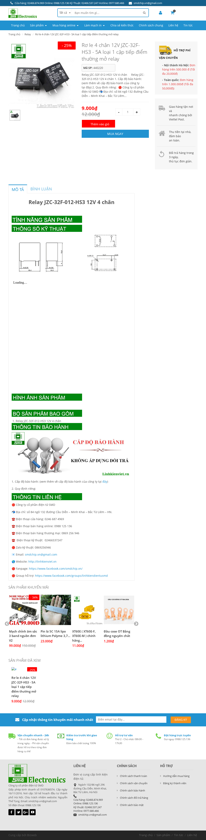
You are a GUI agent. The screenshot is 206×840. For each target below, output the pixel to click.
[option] (42, 75)
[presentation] (18, 189)
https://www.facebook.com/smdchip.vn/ (55, 568)
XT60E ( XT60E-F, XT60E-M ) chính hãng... (84, 635)
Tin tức (178, 835)
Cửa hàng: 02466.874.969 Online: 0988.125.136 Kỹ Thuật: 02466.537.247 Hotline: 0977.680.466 (69, 3)
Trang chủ (14, 34)
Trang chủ (146, 835)
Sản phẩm (163, 835)
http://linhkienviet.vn (42, 561)
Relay (28, 34)
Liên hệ (192, 835)
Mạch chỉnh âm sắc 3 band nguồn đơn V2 (23, 635)
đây (104, 481)
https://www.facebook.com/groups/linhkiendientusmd (71, 576)
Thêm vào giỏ (100, 124)
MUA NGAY (115, 134)
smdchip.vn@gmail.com (148, 3)
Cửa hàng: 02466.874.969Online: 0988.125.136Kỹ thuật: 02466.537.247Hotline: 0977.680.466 (88, 805)
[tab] (17, 189)
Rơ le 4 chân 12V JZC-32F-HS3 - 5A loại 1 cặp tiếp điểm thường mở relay (23, 687)
